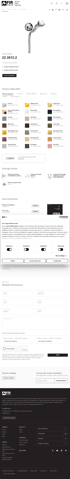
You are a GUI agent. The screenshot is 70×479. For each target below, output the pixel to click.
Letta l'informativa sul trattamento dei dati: (13, 333)
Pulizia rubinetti (6, 447)
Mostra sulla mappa (9, 418)
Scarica (35, 205)
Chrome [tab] (20, 94)
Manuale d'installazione (8, 205)
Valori (3, 434)
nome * (5, 292)
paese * (40, 301)
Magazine (22, 450)
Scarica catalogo (8, 378)
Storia (3, 436)
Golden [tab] (4, 96)
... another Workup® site (8, 473)
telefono (6, 310)
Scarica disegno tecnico (11, 66)
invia (57, 355)
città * (5, 301)
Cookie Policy (53, 471)
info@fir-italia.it (6, 413)
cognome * (41, 292)
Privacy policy (33, 471)
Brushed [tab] (54, 94)
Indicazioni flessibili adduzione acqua (7, 458)
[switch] (26, 249)
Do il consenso (9, 338)
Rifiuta (13, 261)
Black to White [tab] (31, 94)
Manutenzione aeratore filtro (8, 450)
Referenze (22, 444)
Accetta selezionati (35, 261)
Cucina (21, 432)
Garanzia (4, 444)
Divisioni (4, 432)
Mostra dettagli (60, 256)
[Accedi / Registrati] (52, 3)
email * (40, 310)
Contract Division (23, 440)
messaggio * (7, 318)
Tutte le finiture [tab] (7, 94)
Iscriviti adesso (61, 380)
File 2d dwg (5, 210)
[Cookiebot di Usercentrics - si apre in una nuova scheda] (60, 217)
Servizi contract (23, 442)
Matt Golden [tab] (15, 96)
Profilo (4, 429)
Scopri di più (21, 158)
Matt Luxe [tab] (43, 94)
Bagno (21, 429)
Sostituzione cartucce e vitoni (8, 454)
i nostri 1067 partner (11, 226)
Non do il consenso (22, 338)
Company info (43, 471)
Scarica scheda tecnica (11, 70)
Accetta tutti (57, 261)
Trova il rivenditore (9, 75)
